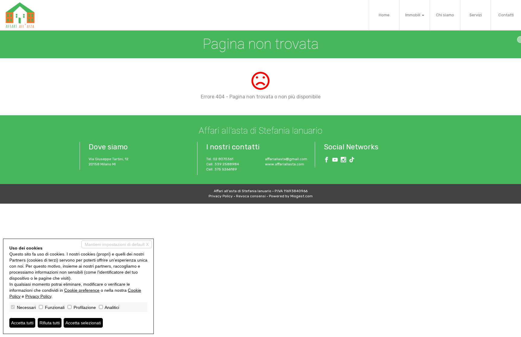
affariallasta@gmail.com (286, 159)
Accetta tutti (22, 322)
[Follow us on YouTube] (335, 160)
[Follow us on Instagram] (343, 160)
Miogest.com (301, 196)
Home (384, 15)
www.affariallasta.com (284, 164)
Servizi (475, 15)
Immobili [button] (413, 15)
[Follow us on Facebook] (326, 160)
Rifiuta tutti (49, 322)
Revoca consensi (251, 196)
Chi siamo (445, 15)
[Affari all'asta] (20, 15)
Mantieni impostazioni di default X (117, 244)
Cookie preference (81, 290)
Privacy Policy (221, 196)
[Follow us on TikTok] (352, 160)
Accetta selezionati (83, 322)
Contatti (506, 15)
